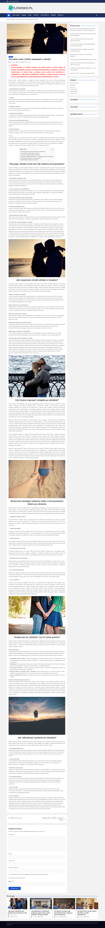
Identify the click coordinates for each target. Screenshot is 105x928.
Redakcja (60, 15)
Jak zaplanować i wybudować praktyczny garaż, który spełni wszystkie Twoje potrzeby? (40, 912)
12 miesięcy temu (13, 915)
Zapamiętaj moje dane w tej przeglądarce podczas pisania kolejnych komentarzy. (29, 874)
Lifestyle (36, 15)
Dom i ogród (16, 15)
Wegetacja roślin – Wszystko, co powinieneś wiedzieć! (52, 819)
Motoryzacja (45, 15)
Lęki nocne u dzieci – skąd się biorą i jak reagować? (82, 73)
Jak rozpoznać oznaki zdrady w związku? (30, 153)
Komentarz (12, 834)
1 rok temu (34, 916)
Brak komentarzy (27, 62)
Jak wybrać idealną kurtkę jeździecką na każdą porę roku (83, 59)
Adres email (12, 860)
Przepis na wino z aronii (16, 818)
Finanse (24, 15)
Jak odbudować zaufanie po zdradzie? (29, 159)
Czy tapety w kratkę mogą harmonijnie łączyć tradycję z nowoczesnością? (63, 912)
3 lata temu (12, 62)
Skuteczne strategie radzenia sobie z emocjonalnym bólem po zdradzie (37, 156)
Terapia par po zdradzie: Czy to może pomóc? (31, 158)
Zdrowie (53, 15)
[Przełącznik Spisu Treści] (51, 149)
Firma (29, 15)
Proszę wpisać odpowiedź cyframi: (17, 878)
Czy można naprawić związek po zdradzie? (30, 154)
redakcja (19, 62)
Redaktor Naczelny (13, 916)
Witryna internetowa (13, 867)
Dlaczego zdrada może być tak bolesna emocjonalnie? (33, 151)
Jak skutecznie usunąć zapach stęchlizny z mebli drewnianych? (87, 912)
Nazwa (11, 853)
